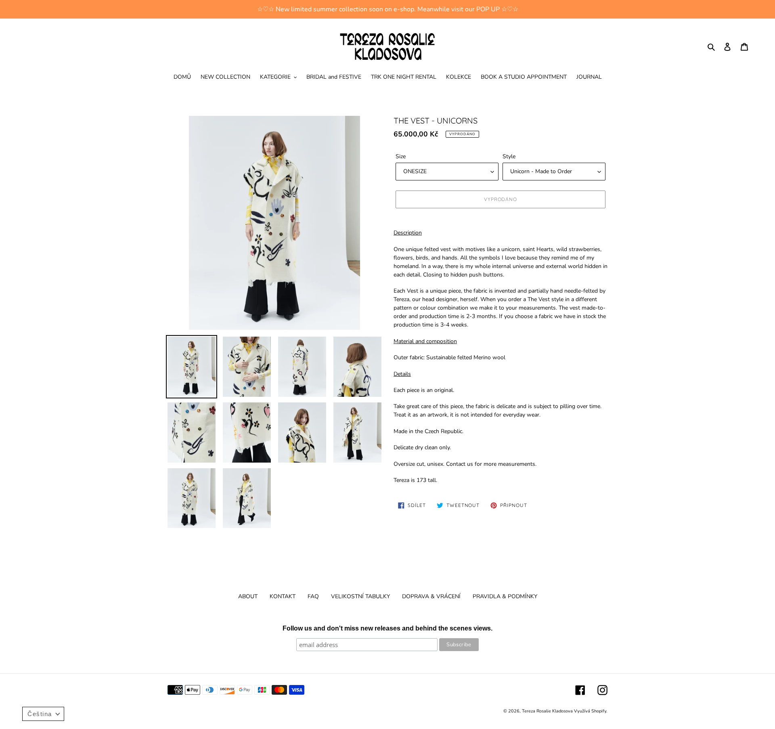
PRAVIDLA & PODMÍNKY (505, 596)
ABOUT (248, 596)
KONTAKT (282, 596)
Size (401, 156)
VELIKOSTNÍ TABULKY (360, 596)
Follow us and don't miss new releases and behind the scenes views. (387, 628)
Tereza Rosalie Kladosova (548, 711)
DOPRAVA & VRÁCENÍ (431, 596)
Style (509, 156)
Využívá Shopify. (590, 711)
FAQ (313, 596)
